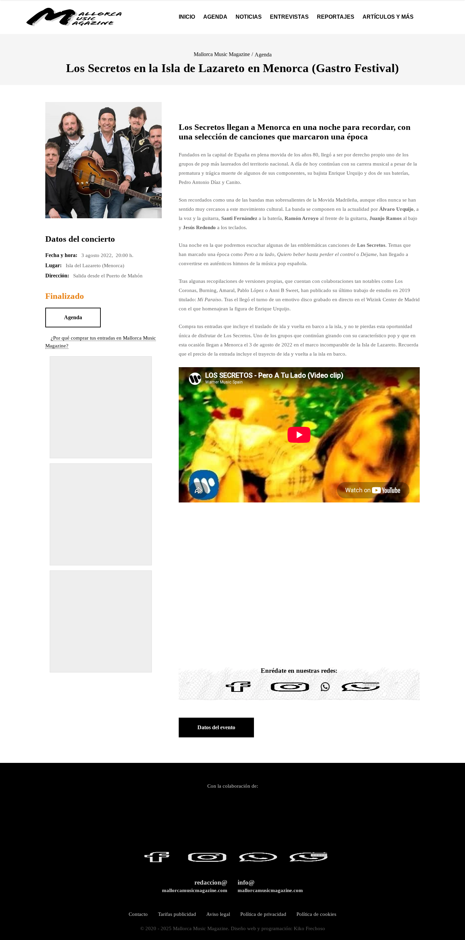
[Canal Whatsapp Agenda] (360, 692)
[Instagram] (290, 692)
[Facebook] (238, 692)
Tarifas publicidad (177, 914)
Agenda (263, 54)
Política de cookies (316, 914)
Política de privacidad (263, 914)
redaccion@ (194, 886)
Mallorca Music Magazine (222, 54)
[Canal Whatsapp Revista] (325, 692)
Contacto (138, 914)
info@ (270, 886)
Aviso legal (218, 914)
